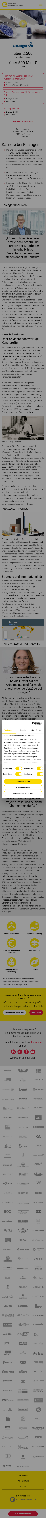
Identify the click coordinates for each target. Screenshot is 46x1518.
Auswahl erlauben (23, 787)
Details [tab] (22, 730)
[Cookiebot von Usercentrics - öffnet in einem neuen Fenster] (32, 723)
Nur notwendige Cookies (23, 793)
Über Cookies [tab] (36, 730)
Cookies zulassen (23, 781)
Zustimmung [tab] (9, 730)
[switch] (40, 768)
